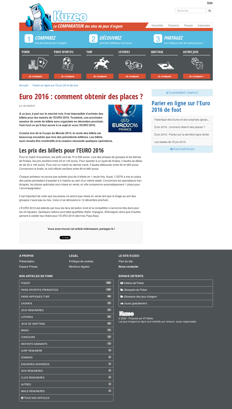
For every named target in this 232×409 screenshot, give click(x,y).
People (188, 25)
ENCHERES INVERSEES (35, 364)
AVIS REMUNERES (32, 370)
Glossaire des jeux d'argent (140, 296)
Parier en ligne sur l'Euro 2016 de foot (55, 85)
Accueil (23, 85)
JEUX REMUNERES (32, 310)
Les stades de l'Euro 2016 (170, 142)
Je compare (35, 76)
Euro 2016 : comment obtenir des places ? (179, 127)
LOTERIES (27, 317)
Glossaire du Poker (135, 290)
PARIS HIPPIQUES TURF (35, 296)
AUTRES (26, 384)
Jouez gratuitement (135, 303)
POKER (25, 283)
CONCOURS (28, 337)
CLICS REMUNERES (32, 377)
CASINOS (26, 303)
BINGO (25, 330)
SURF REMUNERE (31, 350)
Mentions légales (79, 266)
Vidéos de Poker (134, 283)
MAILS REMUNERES (33, 391)
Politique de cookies (81, 261)
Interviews (204, 25)
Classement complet (183, 92)
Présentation (26, 261)
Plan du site (126, 261)
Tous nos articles (36, 398)
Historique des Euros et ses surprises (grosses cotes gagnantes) (183, 119)
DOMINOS (27, 357)
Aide (210, 3)
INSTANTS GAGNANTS (34, 343)
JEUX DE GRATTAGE (33, 323)
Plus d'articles (183, 149)
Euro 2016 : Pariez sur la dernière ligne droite (181, 134)
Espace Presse (28, 266)
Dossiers (173, 25)
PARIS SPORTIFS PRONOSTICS (39, 289)
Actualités (157, 25)
